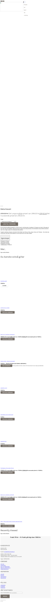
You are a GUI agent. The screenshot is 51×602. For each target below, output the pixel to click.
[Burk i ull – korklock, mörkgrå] (10, 571)
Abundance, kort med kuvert (7, 494)
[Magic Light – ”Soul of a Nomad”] (10, 438)
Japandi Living (4, 467)
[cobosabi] (11, 10)
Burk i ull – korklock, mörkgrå (7, 574)
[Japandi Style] (10, 518)
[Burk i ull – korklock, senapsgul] (10, 411)
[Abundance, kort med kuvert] (10, 491)
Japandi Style (3, 520)
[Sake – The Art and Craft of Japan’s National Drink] (10, 598)
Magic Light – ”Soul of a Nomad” (8, 440)
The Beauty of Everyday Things (7, 547)
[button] (8, 391)
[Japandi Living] (10, 465)
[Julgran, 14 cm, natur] (10, 385)
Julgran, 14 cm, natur (5, 387)
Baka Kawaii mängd (6, 221)
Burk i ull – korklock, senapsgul (8, 413)
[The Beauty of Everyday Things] (10, 545)
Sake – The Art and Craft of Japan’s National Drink (11, 600)
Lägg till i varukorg (9, 224)
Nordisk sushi (4, 360)
